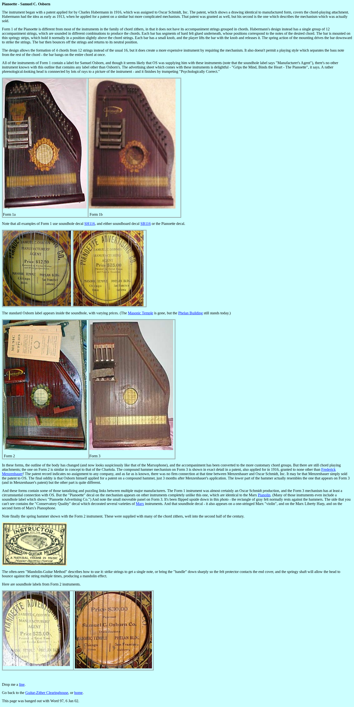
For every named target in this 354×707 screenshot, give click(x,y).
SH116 (89, 224)
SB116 (145, 224)
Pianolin (264, 495)
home (78, 693)
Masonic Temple (140, 313)
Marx (140, 504)
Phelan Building (190, 313)
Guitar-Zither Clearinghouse (46, 693)
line (22, 684)
